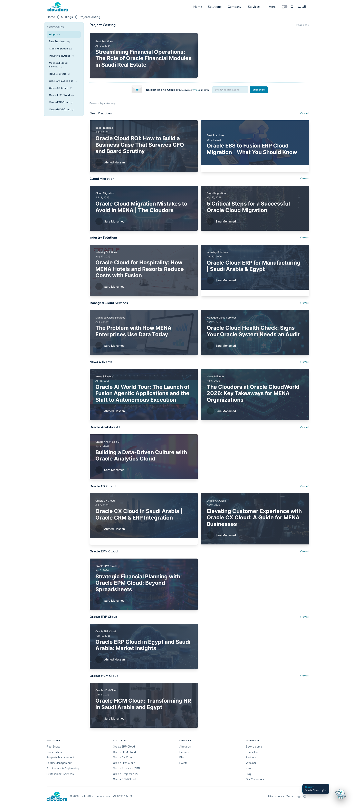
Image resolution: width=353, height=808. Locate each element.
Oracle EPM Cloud (61, 95)
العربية (301, 7)
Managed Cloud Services (58, 64)
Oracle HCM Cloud (61, 109)
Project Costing (89, 17)
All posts (54, 34)
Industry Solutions (61, 55)
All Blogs (67, 17)
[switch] (284, 6)
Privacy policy (276, 796)
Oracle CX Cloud (60, 88)
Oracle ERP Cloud (61, 102)
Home (197, 7)
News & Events (59, 73)
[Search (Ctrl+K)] (292, 7)
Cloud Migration (60, 48)
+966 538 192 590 (123, 796)
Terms (290, 796)
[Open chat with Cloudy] (340, 794)
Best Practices (59, 41)
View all (304, 113)
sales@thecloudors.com (95, 796)
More (272, 6)
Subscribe (258, 89)
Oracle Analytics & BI (63, 81)
